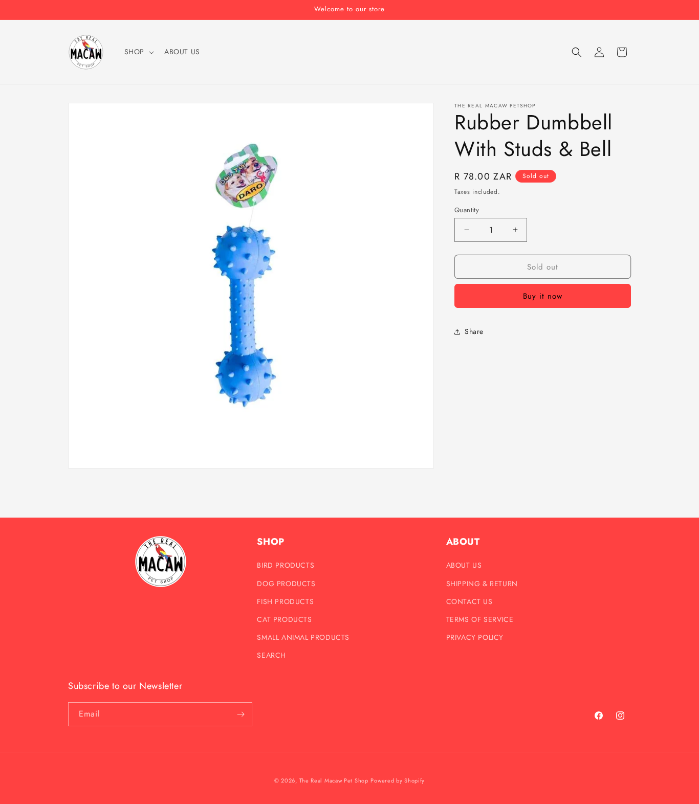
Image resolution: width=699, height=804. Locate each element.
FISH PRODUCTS (285, 601)
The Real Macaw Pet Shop (333, 780)
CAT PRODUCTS (284, 619)
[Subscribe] (240, 714)
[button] (138, 51)
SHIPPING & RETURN (482, 583)
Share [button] (474, 331)
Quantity (466, 209)
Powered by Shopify (397, 780)
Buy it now (542, 296)
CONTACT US (469, 601)
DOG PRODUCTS (286, 583)
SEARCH (271, 655)
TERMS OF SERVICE (480, 619)
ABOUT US (464, 565)
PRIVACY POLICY (475, 637)
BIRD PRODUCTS (285, 565)
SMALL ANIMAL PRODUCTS (303, 637)
